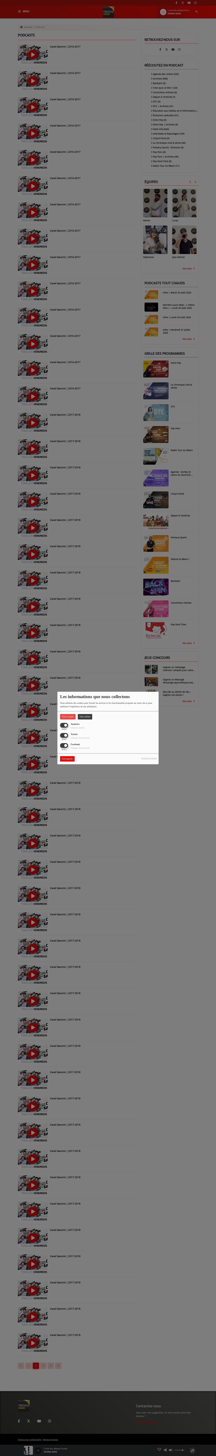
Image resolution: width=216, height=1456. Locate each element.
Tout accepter (68, 716)
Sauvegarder (67, 759)
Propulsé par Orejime (149, 758)
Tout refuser (85, 716)
